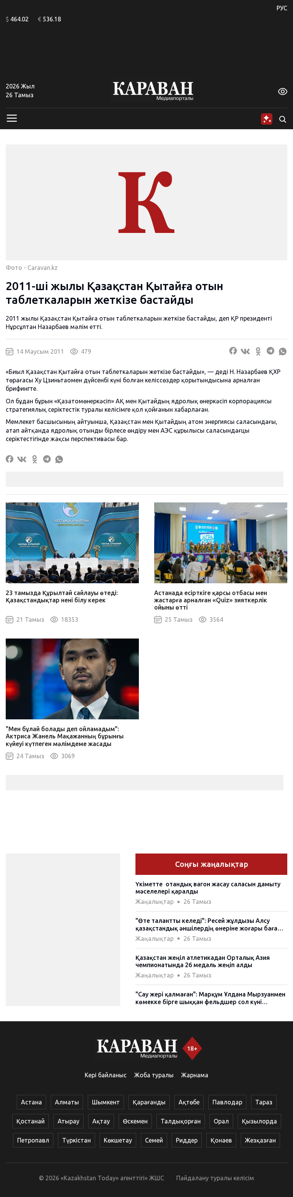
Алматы (67, 1102)
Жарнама (194, 1075)
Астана (31, 1102)
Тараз (263, 1102)
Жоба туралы (154, 1075)
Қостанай (30, 1121)
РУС (282, 8)
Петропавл (33, 1140)
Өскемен (135, 1121)
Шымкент (106, 1102)
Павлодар (227, 1102)
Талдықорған (181, 1121)
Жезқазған (260, 1140)
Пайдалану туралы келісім (215, 1178)
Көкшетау (118, 1140)
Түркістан (76, 1140)
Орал (221, 1121)
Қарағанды (149, 1102)
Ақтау (101, 1121)
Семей (154, 1140)
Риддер (187, 1140)
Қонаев (221, 1140)
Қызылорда (259, 1121)
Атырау (68, 1121)
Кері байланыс (106, 1075)
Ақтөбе (189, 1102)
